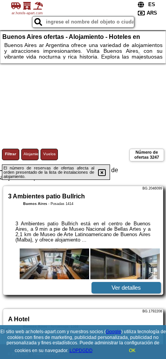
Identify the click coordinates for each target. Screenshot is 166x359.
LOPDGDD (81, 350)
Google (113, 331)
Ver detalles (126, 287)
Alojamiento (31, 154)
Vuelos (49, 154)
